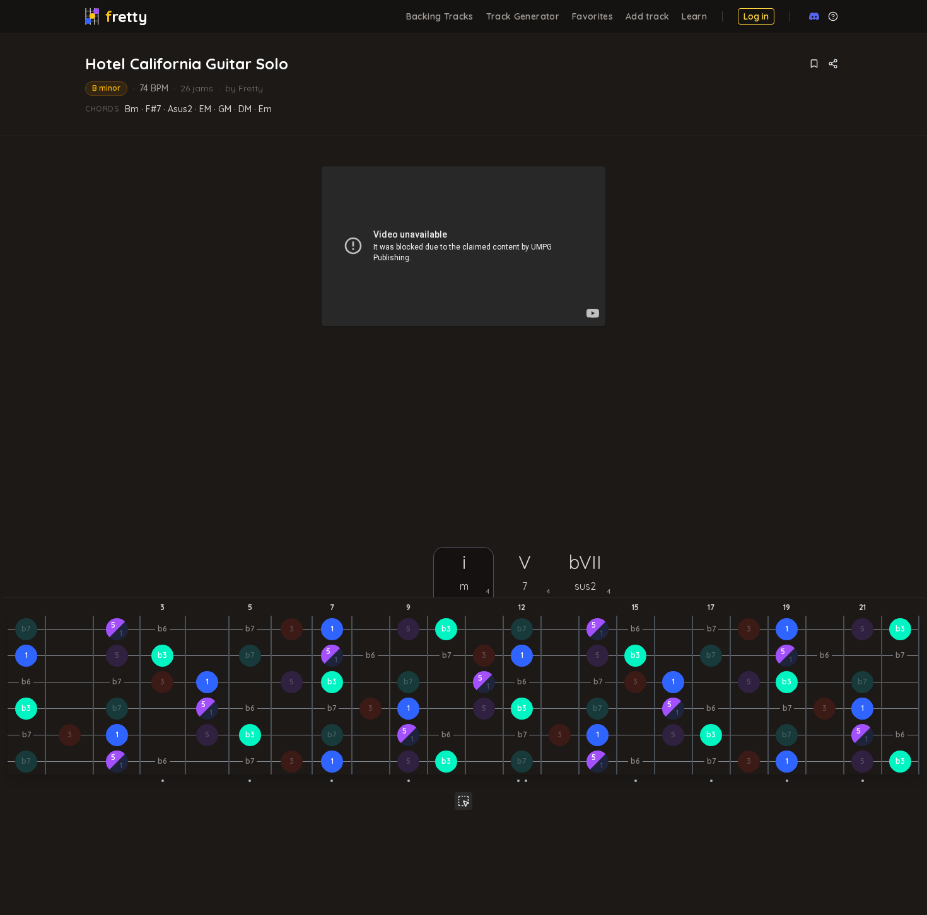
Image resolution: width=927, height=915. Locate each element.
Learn (694, 16)
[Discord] (814, 16)
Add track (647, 16)
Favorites (592, 16)
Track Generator (522, 16)
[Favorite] (814, 63)
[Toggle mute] (463, 801)
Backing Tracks (440, 16)
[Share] (833, 63)
